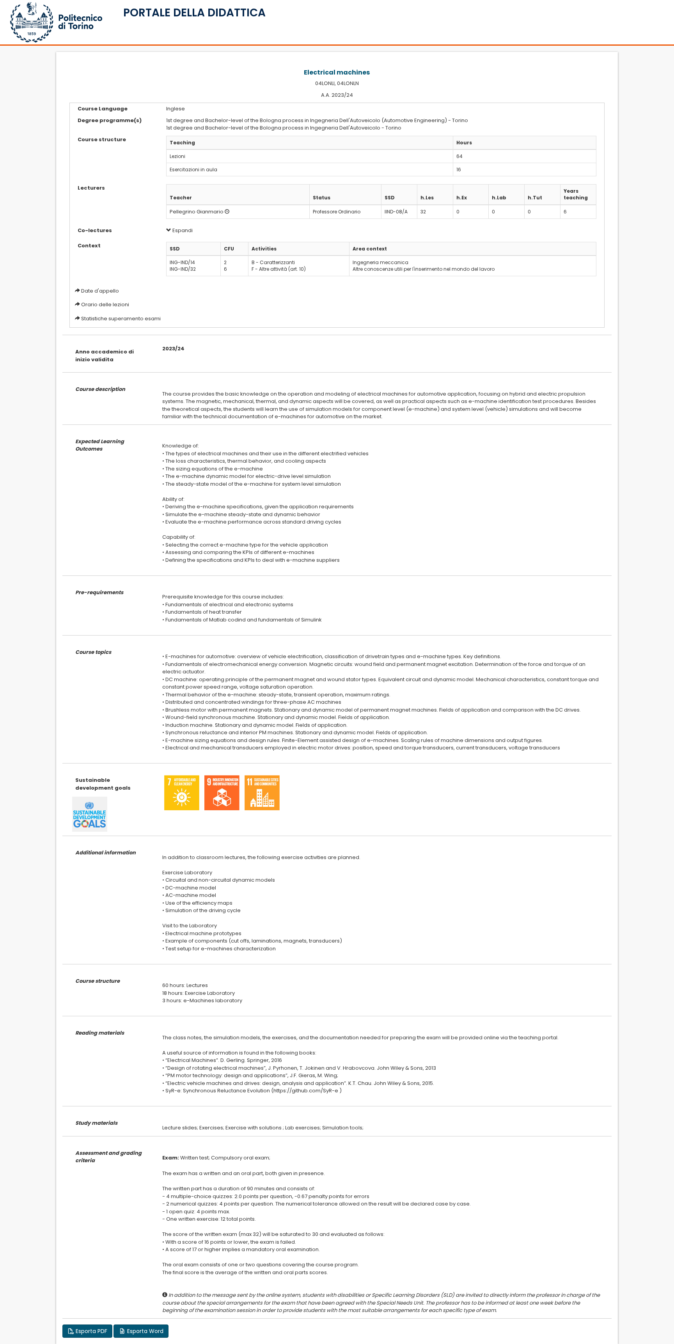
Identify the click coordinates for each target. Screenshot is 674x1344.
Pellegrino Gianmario (196, 211)
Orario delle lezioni (105, 304)
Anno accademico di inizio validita (104, 355)
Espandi (182, 230)
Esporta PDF (90, 1331)
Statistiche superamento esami (121, 318)
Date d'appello (100, 291)
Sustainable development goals (103, 784)
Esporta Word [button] (144, 1331)
